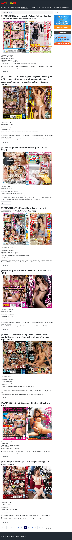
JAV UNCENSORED (47, 7)
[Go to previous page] (5, 527)
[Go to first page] (2, 527)
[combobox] (61, 12)
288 (25, 527)
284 (12, 527)
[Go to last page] (44, 527)
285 (15, 527)
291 (36, 527)
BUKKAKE (11, 7)
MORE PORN (65, 7)
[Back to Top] (69, 537)
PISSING (17, 7)
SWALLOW (3, 7)
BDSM (38, 7)
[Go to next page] (42, 527)
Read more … (6, 71)
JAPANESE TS (57, 7)
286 (18, 527)
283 (8, 527)
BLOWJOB (32, 7)
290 (32, 527)
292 (39, 527)
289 (29, 527)
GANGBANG (24, 7)
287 (22, 527)
